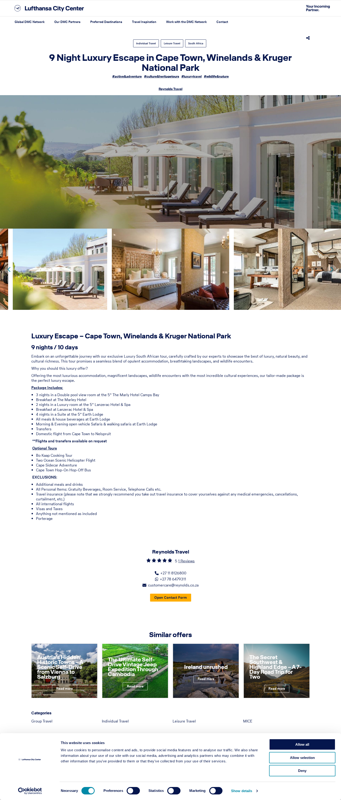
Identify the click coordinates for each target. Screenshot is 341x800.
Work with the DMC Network (186, 22)
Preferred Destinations (106, 22)
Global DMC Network (30, 22)
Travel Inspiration (144, 22)
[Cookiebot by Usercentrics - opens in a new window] (30, 790)
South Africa (195, 43)
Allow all (302, 744)
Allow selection (302, 758)
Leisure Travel (172, 43)
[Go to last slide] (9, 269)
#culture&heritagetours (161, 76)
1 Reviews (186, 561)
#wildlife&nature (216, 76)
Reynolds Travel (170, 89)
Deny (302, 771)
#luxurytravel (191, 76)
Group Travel (41, 721)
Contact (222, 22)
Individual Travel (146, 43)
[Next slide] (331, 269)
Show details (241, 791)
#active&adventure (127, 76)
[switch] (133, 790)
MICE (247, 721)
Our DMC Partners (67, 22)
